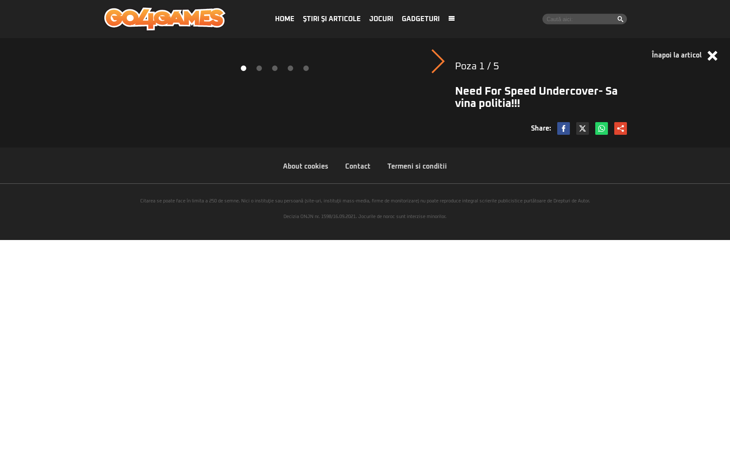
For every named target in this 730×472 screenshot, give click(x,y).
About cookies (305, 166)
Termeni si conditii (417, 166)
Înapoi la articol (677, 55)
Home (284, 19)
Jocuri (381, 19)
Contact (357, 166)
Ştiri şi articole (332, 19)
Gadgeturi (421, 19)
